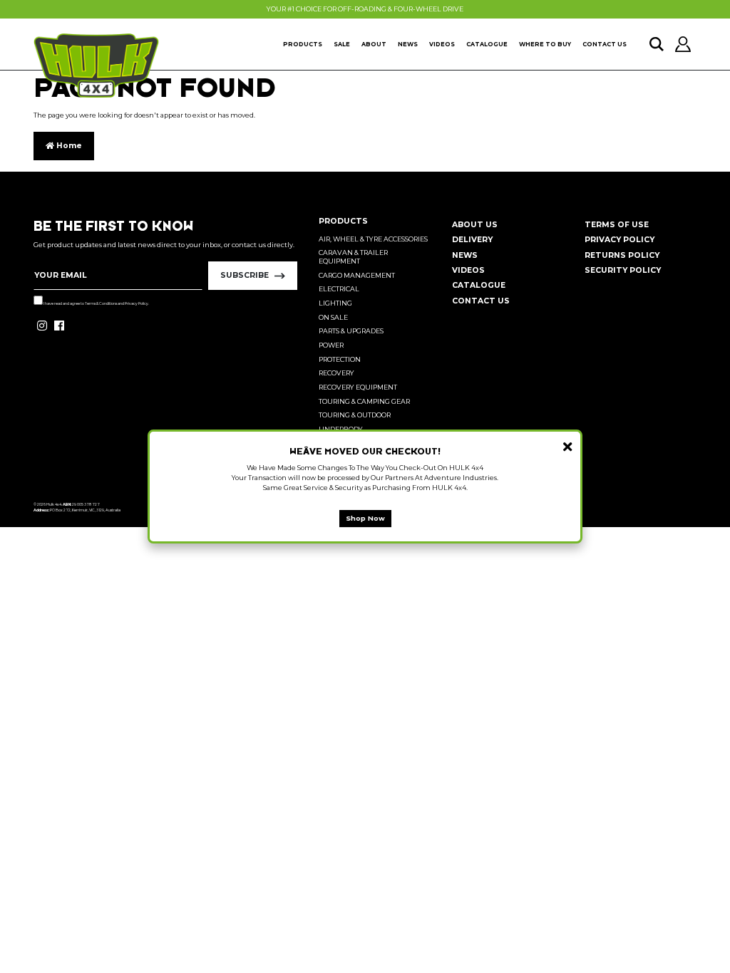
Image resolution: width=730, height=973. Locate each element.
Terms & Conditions (101, 303)
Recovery (336, 373)
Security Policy (623, 270)
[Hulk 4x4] (96, 65)
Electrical (339, 289)
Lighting (335, 303)
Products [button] (302, 44)
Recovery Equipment (358, 387)
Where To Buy (545, 44)
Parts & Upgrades (351, 331)
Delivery (472, 239)
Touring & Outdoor (355, 415)
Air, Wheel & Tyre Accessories (373, 239)
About (373, 44)
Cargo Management (357, 275)
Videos (442, 44)
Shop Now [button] (365, 518)
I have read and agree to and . (96, 303)
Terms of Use (617, 224)
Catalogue (487, 44)
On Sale (333, 317)
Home (68, 145)
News (408, 44)
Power (331, 345)
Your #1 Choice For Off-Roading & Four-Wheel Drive (365, 9)
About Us (475, 224)
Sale (342, 44)
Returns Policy (622, 255)
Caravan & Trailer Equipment (353, 257)
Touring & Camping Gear (364, 401)
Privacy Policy (136, 303)
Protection (340, 359)
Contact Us (604, 44)
